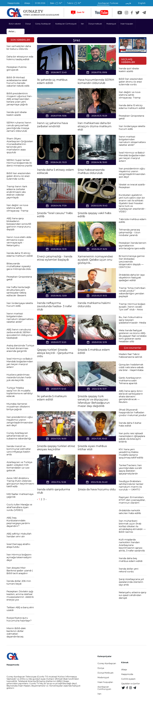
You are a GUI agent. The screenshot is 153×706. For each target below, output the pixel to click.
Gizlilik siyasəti (128, 679)
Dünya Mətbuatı (106, 673)
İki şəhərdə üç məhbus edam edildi (52, 81)
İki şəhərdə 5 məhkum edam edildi (52, 398)
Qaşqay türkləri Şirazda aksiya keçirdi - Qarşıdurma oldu (55, 353)
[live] (77, 12)
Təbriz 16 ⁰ (74, 3)
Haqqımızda (13, 3)
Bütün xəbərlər (15, 24)
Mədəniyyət (111, 24)
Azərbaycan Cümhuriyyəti (65, 24)
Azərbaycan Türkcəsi (108, 3)
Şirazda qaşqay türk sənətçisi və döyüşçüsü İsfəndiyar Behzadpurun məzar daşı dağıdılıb (94, 401)
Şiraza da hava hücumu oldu (97, 489)
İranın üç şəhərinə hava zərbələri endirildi (52, 124)
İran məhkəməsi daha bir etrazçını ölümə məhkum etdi (95, 126)
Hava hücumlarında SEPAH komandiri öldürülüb (96, 81)
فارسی (128, 3)
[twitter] (137, 12)
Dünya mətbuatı (95, 24)
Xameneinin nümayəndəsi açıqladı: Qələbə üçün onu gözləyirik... (95, 260)
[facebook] (131, 12)
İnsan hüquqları (126, 24)
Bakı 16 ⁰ (56, 3)
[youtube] (101, 12)
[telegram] (144, 12)
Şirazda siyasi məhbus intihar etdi (92, 447)
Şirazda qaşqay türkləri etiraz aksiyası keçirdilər (56, 447)
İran (82, 24)
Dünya (28, 24)
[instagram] (126, 12)
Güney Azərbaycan (43, 24)
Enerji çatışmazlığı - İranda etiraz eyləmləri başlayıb (54, 258)
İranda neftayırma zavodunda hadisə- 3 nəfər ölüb (54, 306)
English (141, 3)
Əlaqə (27, 3)
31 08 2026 (40, 3)
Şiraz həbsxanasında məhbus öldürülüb (91, 171)
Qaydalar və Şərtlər (130, 683)
